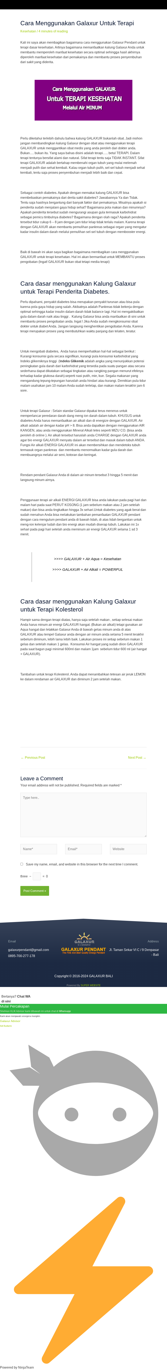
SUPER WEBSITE (91, 985)
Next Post (137, 757)
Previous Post (33, 757)
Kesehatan (28, 31)
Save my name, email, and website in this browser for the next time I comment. (82, 864)
